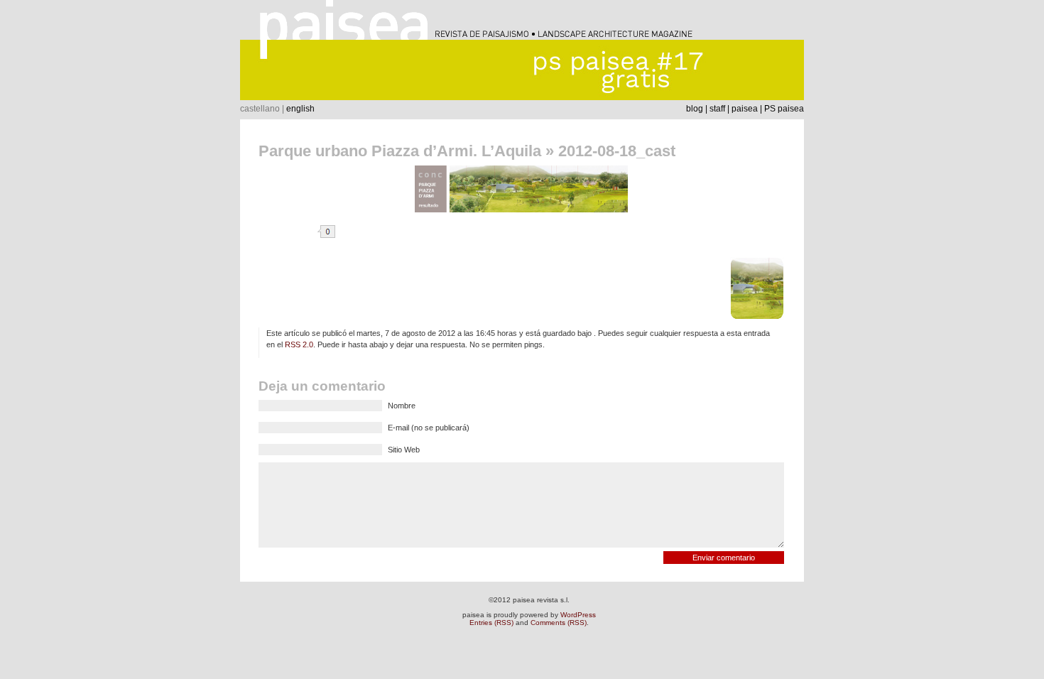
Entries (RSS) (491, 622)
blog (694, 109)
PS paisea (784, 109)
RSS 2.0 (299, 344)
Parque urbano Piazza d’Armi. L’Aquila (400, 151)
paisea (745, 109)
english (300, 109)
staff (717, 109)
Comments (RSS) (559, 622)
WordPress (578, 615)
